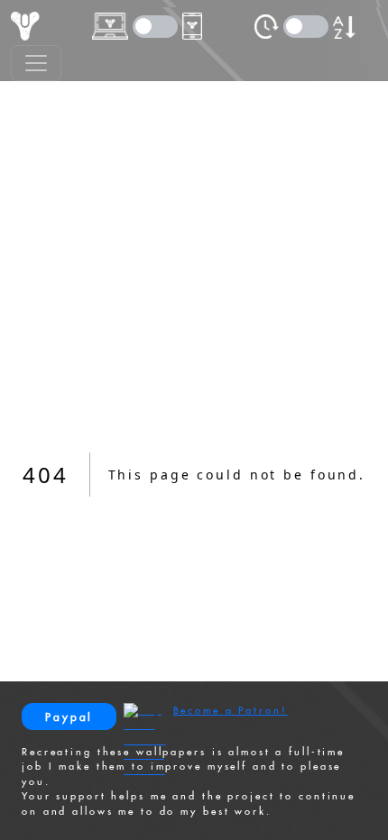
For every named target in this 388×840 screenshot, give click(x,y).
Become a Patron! (230, 710)
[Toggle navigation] (36, 63)
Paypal (69, 717)
